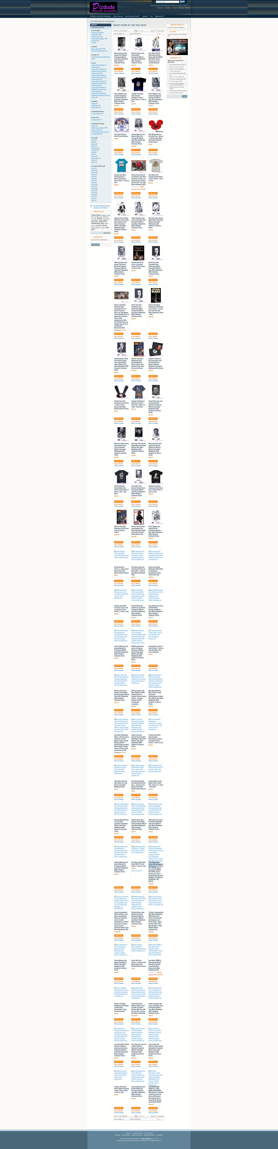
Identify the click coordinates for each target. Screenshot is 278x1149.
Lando (100, 216)
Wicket (106, 223)
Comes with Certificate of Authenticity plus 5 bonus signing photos (99, 89)
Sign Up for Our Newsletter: (99, 239)
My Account (160, 7)
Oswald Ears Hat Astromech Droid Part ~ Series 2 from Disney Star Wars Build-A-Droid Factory (121, 404)
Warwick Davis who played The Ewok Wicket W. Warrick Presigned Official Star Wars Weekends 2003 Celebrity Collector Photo (138, 917)
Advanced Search (136, 1135)
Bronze (94, 103)
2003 (93, 172)
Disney (94, 126)
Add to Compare (119, 73)
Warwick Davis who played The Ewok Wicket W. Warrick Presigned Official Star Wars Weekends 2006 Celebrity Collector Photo (121, 268)
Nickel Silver (95, 107)
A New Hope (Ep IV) (175, 71)
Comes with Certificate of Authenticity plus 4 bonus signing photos (99, 83)
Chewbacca (104, 215)
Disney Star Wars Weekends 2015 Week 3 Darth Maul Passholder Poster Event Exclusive (121, 1007)
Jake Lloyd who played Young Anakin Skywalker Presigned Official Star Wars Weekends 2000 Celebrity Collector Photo (138, 740)
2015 (93, 194)
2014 (93, 192)
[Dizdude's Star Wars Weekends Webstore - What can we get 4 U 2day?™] (103, 7)
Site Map (117, 1135)
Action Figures (96, 36)
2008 (93, 182)
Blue (93, 142)
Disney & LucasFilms (98, 128)
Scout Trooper (106, 218)
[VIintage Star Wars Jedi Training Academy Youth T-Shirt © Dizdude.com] (138, 84)
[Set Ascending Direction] (159, 33)
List (123, 33)
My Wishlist (168, 7)
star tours (102, 227)
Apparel (94, 40)
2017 (93, 196)
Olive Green (95, 158)
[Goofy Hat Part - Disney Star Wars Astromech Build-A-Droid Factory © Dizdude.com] (138, 951)
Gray (93, 154)
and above (98, 51)
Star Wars (94, 221)
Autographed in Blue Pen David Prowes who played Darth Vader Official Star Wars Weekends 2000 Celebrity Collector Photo (121, 364)
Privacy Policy (149, 1133)
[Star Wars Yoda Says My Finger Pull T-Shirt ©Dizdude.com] (156, 476)
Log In (186, 7)
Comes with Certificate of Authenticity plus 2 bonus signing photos (99, 71)
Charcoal (94, 150)
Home (91, 21)
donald (92, 227)
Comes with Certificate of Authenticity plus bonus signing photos (101, 95)
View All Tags (106, 232)
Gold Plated (95, 105)
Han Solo (96, 216)
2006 (93, 178)
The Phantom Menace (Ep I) (177, 64)
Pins (93, 42)
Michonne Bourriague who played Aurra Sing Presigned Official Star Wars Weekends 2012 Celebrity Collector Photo (121, 449)
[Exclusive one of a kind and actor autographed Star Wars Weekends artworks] (177, 40)
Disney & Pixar (96, 130)
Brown (93, 146)
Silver (93, 160)
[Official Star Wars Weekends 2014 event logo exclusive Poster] (138, 349)
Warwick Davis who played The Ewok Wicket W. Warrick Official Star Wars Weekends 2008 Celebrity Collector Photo (155, 449)
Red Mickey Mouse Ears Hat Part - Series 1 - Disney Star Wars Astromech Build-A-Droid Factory (156, 138)
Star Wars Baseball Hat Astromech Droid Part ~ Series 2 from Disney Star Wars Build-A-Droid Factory (138, 784)
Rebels (99, 218)
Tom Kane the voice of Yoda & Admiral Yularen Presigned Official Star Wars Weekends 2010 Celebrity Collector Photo (138, 1049)
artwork (93, 225)
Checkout (181, 7)
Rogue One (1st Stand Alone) (178, 90)
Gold (93, 152)
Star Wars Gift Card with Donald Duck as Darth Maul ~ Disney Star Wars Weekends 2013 (138, 570)
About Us (128, 1133)
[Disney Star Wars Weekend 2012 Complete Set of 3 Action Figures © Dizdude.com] (121, 295)
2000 (93, 168)
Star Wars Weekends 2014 (99, 222)
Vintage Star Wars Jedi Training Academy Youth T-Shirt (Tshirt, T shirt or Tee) (138, 97)
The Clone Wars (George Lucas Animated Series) (177, 84)
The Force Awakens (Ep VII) (177, 79)
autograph (98, 225)
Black (93, 140)
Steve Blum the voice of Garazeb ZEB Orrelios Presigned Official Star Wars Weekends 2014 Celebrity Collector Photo (156, 406)
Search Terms (126, 1135)
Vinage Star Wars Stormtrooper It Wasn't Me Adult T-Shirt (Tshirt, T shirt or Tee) (121, 178)
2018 (93, 198)
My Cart (175, 7)
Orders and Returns (149, 1135)
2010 (93, 184)
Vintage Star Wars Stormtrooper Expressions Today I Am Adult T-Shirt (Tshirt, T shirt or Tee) (156, 738)
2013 (93, 190)
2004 (93, 174)
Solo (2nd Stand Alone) (176, 92)
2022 (93, 200)
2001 (93, 170)
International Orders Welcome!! (101, 57)
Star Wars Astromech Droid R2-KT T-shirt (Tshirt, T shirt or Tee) (138, 864)
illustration (97, 227)
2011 (93, 186)
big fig (104, 225)
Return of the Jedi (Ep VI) (177, 77)
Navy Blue (95, 148)
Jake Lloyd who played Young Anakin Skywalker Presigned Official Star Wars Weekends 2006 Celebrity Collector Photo (156, 1049)
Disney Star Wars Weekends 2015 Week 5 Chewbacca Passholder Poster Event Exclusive (156, 570)
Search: (154, 2)
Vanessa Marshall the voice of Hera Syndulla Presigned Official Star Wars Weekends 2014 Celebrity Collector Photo (121, 825)
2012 (93, 188)
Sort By (132, 33)
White (93, 162)
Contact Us (160, 1135)
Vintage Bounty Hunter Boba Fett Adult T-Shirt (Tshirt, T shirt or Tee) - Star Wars (121, 489)
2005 (93, 176)
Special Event (96, 119)
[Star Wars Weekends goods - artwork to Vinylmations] (100, 205)
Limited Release (96, 113)
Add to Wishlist (118, 71)
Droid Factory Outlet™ (98, 38)
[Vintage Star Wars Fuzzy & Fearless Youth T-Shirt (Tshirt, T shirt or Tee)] (138, 253)
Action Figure (96, 215)
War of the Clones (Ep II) (177, 66)
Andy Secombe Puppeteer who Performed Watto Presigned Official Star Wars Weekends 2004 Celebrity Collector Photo (155, 268)
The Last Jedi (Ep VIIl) (176, 81)
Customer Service (138, 1133)
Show (152, 30)
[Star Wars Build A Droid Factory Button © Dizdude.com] (121, 125)
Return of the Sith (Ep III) (177, 69)
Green (93, 156)
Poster (94, 218)
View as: (116, 33)
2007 (93, 180)
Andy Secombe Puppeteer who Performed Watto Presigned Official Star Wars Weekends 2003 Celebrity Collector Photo (138, 310)
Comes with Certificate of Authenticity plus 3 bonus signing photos (99, 77)
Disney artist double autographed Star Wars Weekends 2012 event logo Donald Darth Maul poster (138, 530)
